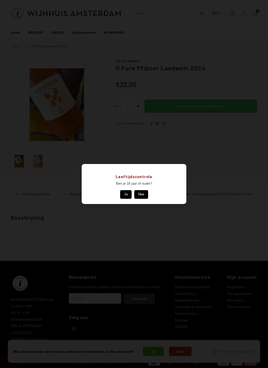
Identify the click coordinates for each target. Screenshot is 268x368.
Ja (126, 194)
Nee (141, 194)
